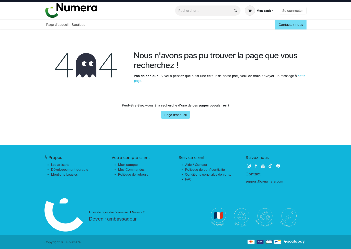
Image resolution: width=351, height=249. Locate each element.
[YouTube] (262, 166)
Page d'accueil (175, 115)
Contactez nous (291, 25)
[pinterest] (278, 166)
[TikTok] (270, 166)
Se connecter (292, 11)
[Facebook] (256, 166)
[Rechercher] (235, 10)
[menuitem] (57, 25)
